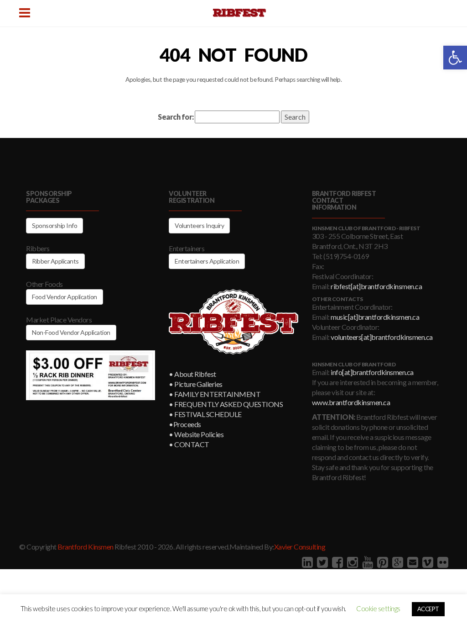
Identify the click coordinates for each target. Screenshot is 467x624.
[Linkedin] (306, 562)
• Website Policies (196, 434)
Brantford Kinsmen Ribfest (239, 13)
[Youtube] (366, 562)
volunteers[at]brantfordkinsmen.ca (382, 337)
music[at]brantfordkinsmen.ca (375, 316)
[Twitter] (321, 562)
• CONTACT (189, 444)
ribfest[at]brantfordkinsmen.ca (376, 286)
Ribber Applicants (55, 261)
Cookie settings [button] (378, 608)
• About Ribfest (192, 374)
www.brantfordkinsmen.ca (351, 402)
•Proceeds (185, 424)
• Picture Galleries (196, 384)
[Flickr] (441, 562)
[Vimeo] (426, 562)
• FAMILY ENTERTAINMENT (214, 394)
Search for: (176, 116)
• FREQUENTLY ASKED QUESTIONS (226, 404)
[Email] (411, 562)
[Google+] (396, 562)
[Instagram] (351, 562)
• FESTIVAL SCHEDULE (205, 414)
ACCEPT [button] (428, 609)
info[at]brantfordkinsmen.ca (372, 372)
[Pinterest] (381, 562)
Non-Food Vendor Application (71, 332)
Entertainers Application (207, 261)
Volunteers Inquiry (199, 225)
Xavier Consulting (300, 546)
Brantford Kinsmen (85, 546)
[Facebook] (336, 562)
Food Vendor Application (64, 297)
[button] (455, 57)
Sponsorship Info (54, 225)
